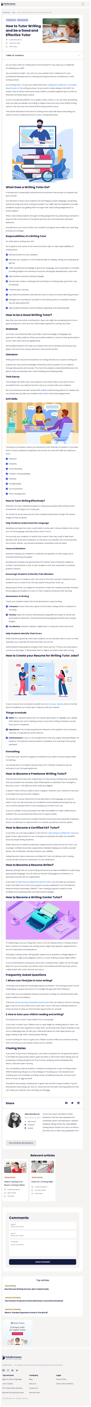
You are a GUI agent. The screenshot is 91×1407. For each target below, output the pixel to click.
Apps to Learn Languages (12, 1379)
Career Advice (11, 20)
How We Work (34, 1392)
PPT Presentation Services (12, 1388)
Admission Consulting (12, 1298)
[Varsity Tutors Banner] (17, 1332)
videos (46, 393)
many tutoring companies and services (32, 1002)
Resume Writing (10, 1286)
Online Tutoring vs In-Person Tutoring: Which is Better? (14, 1183)
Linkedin (30, 1128)
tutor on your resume (54, 704)
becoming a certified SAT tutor (61, 833)
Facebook (30, 1125)
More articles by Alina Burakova (21, 1143)
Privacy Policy (61, 1379)
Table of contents (15, 55)
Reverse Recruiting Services (13, 1392)
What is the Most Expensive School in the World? (26, 1312)
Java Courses (7, 1384)
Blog (30, 1379)
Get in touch (31, 1121)
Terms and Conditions (64, 1384)
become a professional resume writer (34, 882)
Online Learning (22, 20)
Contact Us (33, 1388)
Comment (14, 1242)
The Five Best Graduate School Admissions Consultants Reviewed (34, 1301)
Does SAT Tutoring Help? (42, 1181)
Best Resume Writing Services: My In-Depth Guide (27, 1289)
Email (13, 1233)
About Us (32, 1384)
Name (13, 1224)
